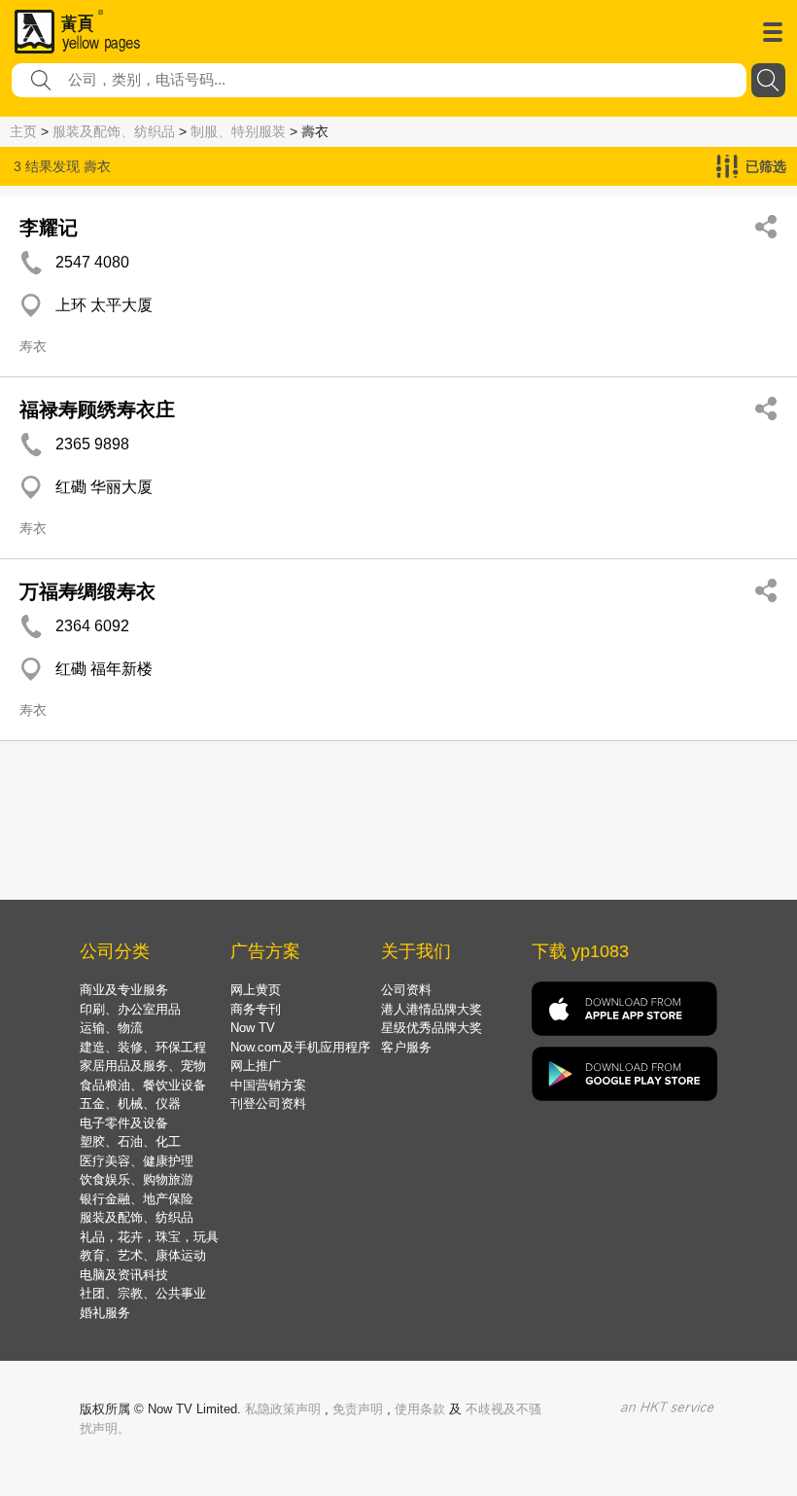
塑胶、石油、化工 (130, 1141)
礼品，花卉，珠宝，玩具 (149, 1236)
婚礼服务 (105, 1312)
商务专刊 (255, 1009)
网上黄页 (255, 989)
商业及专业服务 (124, 989)
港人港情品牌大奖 (431, 1009)
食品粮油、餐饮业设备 (143, 1085)
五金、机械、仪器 (130, 1103)
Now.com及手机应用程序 (300, 1047)
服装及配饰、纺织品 (113, 131)
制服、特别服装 (238, 131)
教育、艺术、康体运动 (143, 1255)
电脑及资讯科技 (124, 1274)
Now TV (252, 1027)
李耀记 (48, 227)
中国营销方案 (268, 1085)
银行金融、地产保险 (136, 1199)
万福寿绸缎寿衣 (87, 591)
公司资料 (406, 989)
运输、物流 (111, 1027)
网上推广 (255, 1065)
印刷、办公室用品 (130, 1009)
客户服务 (406, 1047)
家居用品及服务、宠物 (143, 1065)
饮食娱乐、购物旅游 (136, 1179)
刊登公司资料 (268, 1103)
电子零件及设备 (124, 1123)
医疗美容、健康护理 (136, 1161)
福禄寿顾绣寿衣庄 (97, 409)
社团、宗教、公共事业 (143, 1293)
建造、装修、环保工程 (143, 1047)
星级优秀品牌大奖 (431, 1027)
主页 (23, 131)
